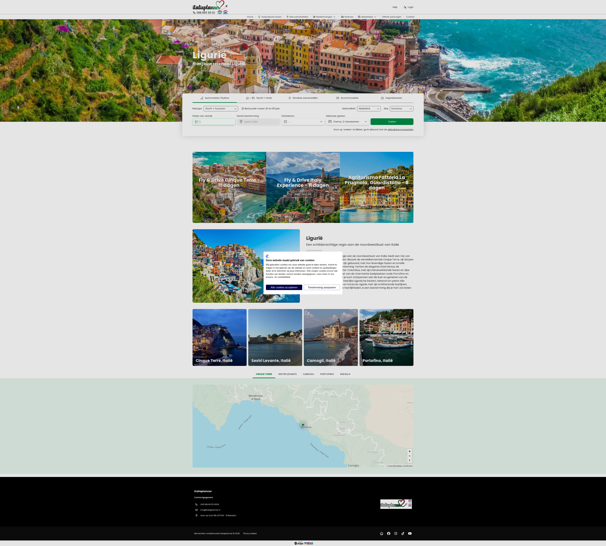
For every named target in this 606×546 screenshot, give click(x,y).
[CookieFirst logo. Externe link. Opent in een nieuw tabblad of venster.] (267, 256)
